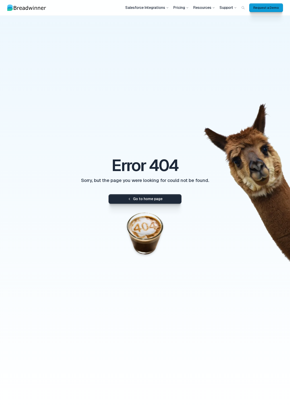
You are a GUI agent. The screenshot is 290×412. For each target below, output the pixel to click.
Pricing (179, 7)
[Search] (243, 8)
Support (226, 7)
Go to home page (147, 198)
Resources (202, 7)
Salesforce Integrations (145, 7)
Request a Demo (266, 8)
